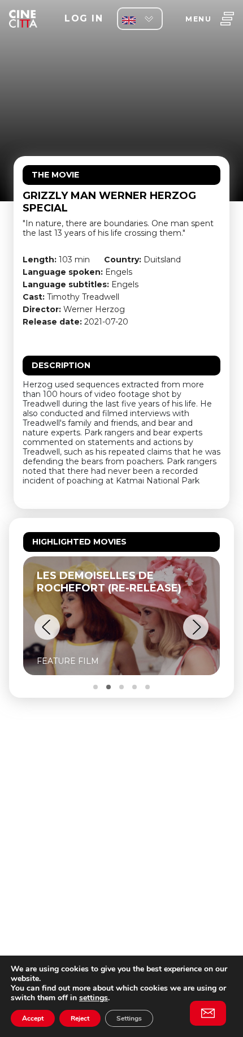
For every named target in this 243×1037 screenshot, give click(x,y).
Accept (33, 1018)
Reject (80, 1018)
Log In (83, 18)
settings (93, 998)
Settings (129, 1018)
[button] (47, 627)
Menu (198, 19)
